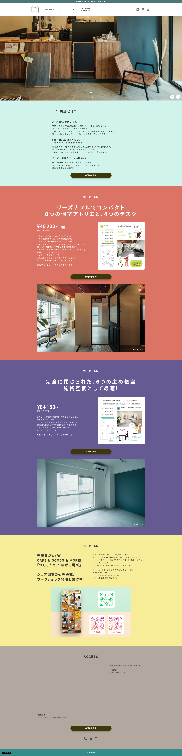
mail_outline (148, 9)
